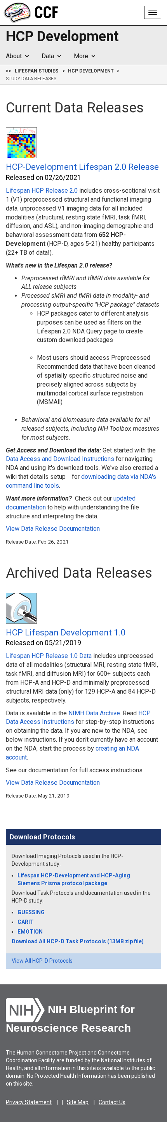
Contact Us (112, 1102)
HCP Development (62, 37)
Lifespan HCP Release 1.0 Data (49, 655)
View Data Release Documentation (53, 528)
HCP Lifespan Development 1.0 (65, 632)
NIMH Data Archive (94, 713)
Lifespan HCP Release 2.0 (42, 190)
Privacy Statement (29, 1102)
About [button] (15, 56)
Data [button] (49, 56)
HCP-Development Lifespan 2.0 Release (82, 167)
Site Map (78, 1102)
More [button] (82, 56)
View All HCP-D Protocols (42, 961)
